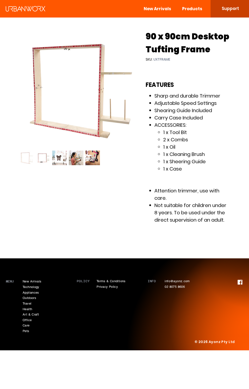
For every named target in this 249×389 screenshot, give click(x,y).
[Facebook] (153, 240)
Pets (26, 331)
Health (27, 309)
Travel (27, 303)
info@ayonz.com (177, 281)
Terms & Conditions (111, 281)
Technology (31, 287)
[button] (192, 8)
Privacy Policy (107, 287)
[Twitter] (160, 240)
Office (27, 320)
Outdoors (29, 298)
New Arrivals (32, 281)
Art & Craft (31, 314)
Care (26, 325)
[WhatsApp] (148, 240)
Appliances (31, 292)
